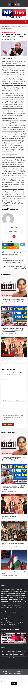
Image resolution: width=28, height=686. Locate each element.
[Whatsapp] (16, 244)
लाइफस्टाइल (10, 295)
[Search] (25, 21)
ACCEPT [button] (14, 683)
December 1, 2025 (11, 360)
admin (5, 39)
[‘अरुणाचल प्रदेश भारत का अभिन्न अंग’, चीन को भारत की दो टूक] (14, 560)
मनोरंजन (21, 654)
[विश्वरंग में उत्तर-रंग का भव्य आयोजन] (14, 347)
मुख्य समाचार (12, 32)
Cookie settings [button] (21, 681)
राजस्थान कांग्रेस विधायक (7, 254)
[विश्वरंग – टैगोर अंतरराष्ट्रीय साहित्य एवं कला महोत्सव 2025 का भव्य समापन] (14, 531)
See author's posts (14, 231)
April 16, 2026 (10, 303)
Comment (5, 379)
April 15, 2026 (10, 333)
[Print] (11, 247)
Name (4, 400)
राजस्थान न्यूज (15, 254)
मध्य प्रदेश (7, 32)
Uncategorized (6, 651)
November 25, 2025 (12, 575)
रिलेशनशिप (14, 657)
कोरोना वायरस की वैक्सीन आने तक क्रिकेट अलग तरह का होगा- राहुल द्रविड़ (15, 266)
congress (9, 251)
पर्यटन (7, 654)
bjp (6, 251)
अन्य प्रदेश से (19, 651)
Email (17, 400)
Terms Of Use (8, 673)
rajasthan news (21, 251)
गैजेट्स (3, 654)
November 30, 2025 (12, 546)
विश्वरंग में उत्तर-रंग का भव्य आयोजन (10, 359)
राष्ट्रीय (9, 568)
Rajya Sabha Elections (19, 252)
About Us (5, 671)
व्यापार (25, 657)
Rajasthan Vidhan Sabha (8, 252)
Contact (12, 671)
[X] (11, 244)
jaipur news (15, 251)
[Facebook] (5, 244)
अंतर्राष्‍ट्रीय (13, 651)
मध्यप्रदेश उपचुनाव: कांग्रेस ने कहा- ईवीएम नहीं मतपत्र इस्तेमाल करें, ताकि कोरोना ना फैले (12, 260)
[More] (16, 247)
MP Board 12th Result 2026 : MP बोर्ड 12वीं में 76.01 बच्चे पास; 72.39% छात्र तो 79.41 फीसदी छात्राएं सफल (13, 329)
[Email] (5, 247)
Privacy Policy (19, 671)
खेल (24, 651)
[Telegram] (22, 244)
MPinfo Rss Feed (18, 673)
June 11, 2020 (11, 39)
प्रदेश (3, 32)
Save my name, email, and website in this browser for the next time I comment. (13, 417)
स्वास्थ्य (3, 661)
